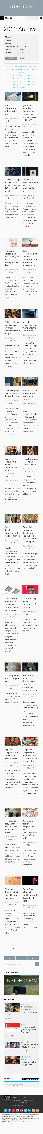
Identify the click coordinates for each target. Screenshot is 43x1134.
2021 (33, 75)
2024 (19, 75)
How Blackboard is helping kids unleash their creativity (30, 394)
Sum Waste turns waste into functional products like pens (30, 185)
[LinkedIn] (29, 1110)
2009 (33, 81)
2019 (14, 78)
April (26, 66)
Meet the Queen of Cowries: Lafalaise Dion (30, 461)
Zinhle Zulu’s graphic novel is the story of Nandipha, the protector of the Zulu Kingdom (30, 534)
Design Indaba (15, 1122)
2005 (24, 84)
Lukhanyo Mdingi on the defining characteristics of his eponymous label (11, 467)
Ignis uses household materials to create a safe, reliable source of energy (29, 112)
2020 (9, 78)
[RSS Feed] (33, 1110)
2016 (29, 78)
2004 (29, 84)
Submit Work (28, 1100)
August (12, 69)
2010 (29, 81)
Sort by (8, 49)
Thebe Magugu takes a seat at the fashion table (12, 393)
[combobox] (31, 18)
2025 (14, 75)
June (34, 66)
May (30, 66)
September (19, 69)
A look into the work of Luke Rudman (29, 1045)
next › (22, 949)
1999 (24, 87)
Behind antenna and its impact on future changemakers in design (12, 327)
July (7, 69)
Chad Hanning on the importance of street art (29, 602)
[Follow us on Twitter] (9, 958)
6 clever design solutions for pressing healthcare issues (21, 1010)
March (22, 66)
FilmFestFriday (26, 1057)
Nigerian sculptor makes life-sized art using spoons (12, 754)
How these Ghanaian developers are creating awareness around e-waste (29, 682)
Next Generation (12, 118)
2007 (14, 84)
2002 (14, 87)
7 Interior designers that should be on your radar (11, 893)
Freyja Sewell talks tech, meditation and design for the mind (29, 895)
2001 (19, 87)
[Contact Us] (37, 1110)
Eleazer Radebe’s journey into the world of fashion (12, 531)
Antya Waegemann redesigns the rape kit (11, 109)
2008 (9, 84)
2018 (19, 78)
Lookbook (24, 1042)
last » (28, 949)
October (26, 69)
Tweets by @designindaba (14, 1084)
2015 (33, 78)
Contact (24, 1097)
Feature (8, 43)
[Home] (21, 6)
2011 (24, 81)
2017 (24, 78)
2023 (24, 75)
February (16, 66)
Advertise (16, 1100)
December (21, 72)
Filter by (8, 37)
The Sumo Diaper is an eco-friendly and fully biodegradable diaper (12, 258)
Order (21, 49)
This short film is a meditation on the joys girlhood (28, 1062)
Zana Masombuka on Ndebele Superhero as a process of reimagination (29, 258)
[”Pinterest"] (33, 958)
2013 (14, 81)
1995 (29, 87)
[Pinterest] (13, 1110)
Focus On (24, 1024)
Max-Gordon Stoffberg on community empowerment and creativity (12, 604)
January (9, 66)
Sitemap (24, 1103)
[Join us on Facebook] (21, 958)
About (15, 1097)
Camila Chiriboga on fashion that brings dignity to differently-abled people (12, 185)
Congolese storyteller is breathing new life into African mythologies (29, 755)
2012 (19, 81)
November (33, 69)
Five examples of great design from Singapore (28, 1029)
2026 (9, 75)
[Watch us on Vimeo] (25, 1110)
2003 (33, 84)
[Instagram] (17, 1110)
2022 (29, 75)
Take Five (24, 1004)
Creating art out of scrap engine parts (12, 678)
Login (15, 1103)
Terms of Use (18, 1106)
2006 (19, 84)
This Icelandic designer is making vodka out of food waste (11, 826)
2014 (9, 81)
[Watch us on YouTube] (21, 1110)
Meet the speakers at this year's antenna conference (29, 326)
